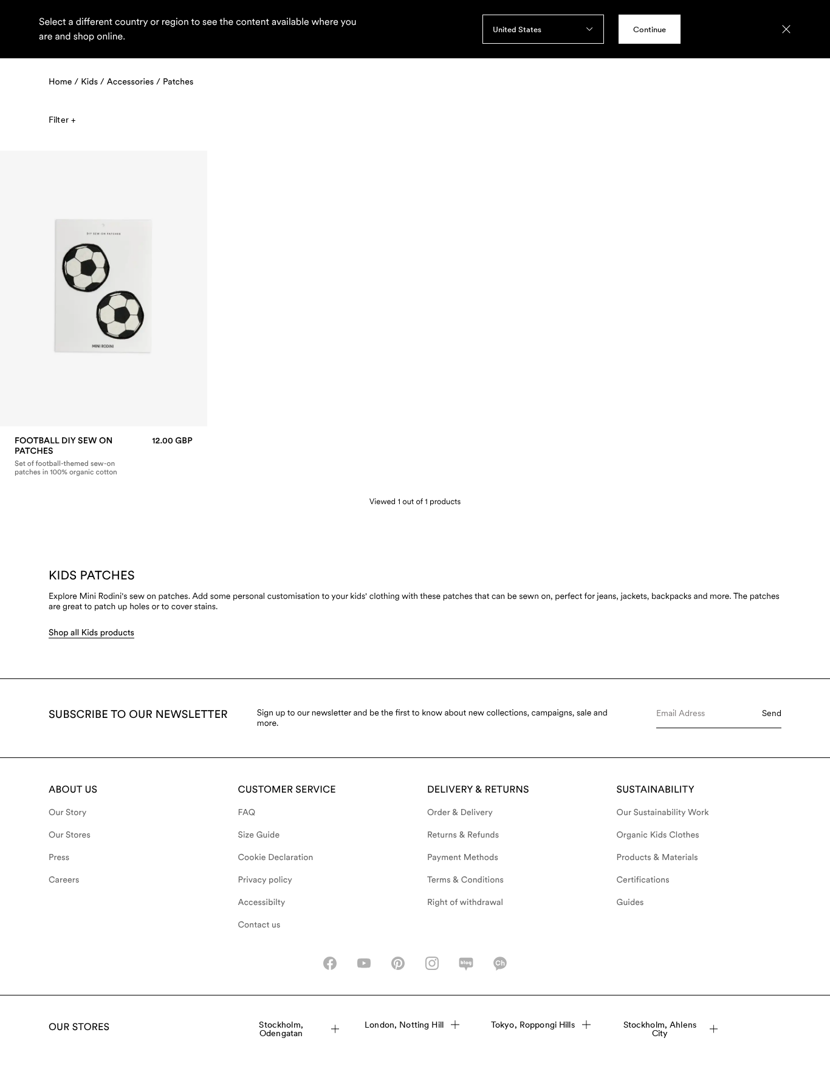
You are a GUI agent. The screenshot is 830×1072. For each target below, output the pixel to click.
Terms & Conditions (465, 880)
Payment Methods (462, 857)
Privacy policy (265, 880)
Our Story (67, 813)
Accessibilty (262, 902)
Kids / (93, 82)
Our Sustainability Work (663, 813)
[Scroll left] (34, 288)
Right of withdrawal (465, 902)
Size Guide (259, 835)
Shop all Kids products (91, 633)
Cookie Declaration (276, 857)
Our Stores (70, 835)
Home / (63, 82)
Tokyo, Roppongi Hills (533, 1024)
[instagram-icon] (432, 963)
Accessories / (133, 82)
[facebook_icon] (330, 963)
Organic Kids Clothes (658, 835)
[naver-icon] (466, 963)
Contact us (259, 925)
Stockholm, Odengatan (281, 1029)
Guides (630, 902)
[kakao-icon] (500, 963)
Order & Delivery (460, 813)
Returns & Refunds (463, 835)
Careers (64, 880)
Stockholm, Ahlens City (659, 1029)
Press (59, 857)
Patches (178, 82)
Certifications (643, 880)
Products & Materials (657, 857)
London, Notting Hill (404, 1024)
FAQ (247, 813)
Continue (649, 29)
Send (771, 713)
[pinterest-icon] (398, 963)
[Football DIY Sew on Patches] (103, 456)
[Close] (786, 29)
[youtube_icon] (364, 963)
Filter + (62, 120)
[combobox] (543, 29)
